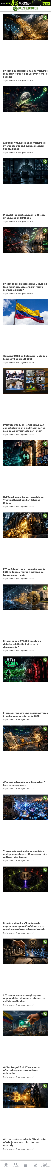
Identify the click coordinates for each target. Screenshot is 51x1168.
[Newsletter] (45, 1164)
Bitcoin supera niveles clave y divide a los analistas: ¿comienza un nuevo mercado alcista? (25, 286)
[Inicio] (6, 1164)
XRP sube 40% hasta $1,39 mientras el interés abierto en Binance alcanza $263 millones (24, 145)
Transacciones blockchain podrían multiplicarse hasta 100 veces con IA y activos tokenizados (25, 854)
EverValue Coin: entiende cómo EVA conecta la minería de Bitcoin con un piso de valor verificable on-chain (24, 428)
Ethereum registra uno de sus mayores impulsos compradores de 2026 (25, 714)
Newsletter (45, 1167)
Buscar (15, 1167)
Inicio (6, 1167)
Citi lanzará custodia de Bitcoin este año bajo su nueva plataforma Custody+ (24, 1142)
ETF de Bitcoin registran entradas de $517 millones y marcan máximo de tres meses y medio (24, 572)
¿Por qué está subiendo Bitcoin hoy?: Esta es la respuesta (24, 784)
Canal (35, 1167)
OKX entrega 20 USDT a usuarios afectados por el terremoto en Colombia (21, 1070)
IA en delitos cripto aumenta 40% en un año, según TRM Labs (24, 216)
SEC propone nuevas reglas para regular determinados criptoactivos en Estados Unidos (24, 998)
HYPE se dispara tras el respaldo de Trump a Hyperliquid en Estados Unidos (23, 500)
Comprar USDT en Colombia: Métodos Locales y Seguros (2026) (25, 357)
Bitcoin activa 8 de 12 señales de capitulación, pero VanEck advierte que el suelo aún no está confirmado (24, 926)
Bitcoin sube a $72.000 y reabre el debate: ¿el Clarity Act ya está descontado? (22, 644)
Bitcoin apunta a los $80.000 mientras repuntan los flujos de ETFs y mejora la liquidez (25, 73)
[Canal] (35, 1164)
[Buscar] (16, 1164)
